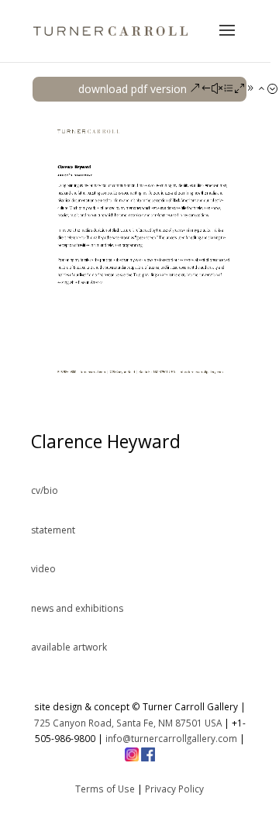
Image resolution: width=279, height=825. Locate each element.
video (43, 568)
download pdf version (132, 88)
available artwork (69, 647)
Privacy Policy (174, 788)
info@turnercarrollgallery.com (171, 738)
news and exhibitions (77, 608)
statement (53, 530)
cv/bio (44, 490)
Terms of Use (105, 788)
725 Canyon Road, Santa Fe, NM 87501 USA (128, 722)
